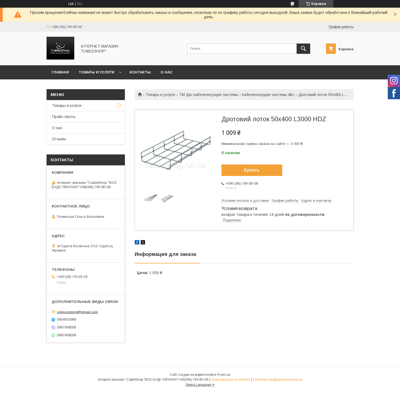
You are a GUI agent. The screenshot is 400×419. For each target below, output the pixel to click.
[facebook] (137, 243)
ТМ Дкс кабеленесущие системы (208, 94)
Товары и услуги (96, 72)
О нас (167, 72)
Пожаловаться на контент (230, 379)
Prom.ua (223, 375)
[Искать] (303, 49)
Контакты (140, 72)
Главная (60, 72)
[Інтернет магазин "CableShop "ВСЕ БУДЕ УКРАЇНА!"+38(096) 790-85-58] (60, 58)
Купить (252, 170)
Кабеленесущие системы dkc (268, 94)
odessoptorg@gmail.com (77, 312)
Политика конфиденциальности (277, 379)
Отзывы (59, 139)
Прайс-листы (63, 116)
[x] (143, 243)
